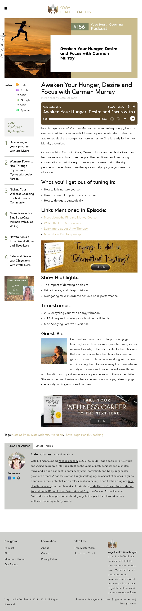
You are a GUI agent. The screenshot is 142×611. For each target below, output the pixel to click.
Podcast (49, 98)
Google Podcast (23, 103)
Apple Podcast (22, 93)
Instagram (94, 600)
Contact (46, 553)
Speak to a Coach (85, 553)
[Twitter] (14, 478)
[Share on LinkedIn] (2, 55)
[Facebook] (9, 478)
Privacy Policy (49, 559)
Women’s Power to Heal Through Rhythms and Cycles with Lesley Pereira (21, 170)
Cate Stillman (68, 98)
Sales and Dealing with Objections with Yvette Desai (21, 261)
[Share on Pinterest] (2, 50)
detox (35, 435)
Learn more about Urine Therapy (66, 228)
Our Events (11, 564)
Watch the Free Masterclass (62, 223)
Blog (7, 553)
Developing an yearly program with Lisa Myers (19, 146)
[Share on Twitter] (2, 45)
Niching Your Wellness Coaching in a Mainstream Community (22, 196)
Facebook (81, 600)
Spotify (25, 110)
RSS (23, 85)
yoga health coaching (88, 435)
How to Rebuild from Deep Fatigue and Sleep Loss (22, 241)
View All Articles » (63, 454)
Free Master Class (85, 548)
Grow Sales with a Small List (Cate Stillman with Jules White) (21, 220)
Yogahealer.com (68, 461)
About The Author (19, 446)
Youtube (106, 600)
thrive (68, 435)
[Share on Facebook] (2, 40)
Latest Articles (44, 446)
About (45, 548)
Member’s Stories (15, 559)
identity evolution (51, 435)
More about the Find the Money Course (70, 217)
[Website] (18, 478)
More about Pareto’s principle (63, 234)
